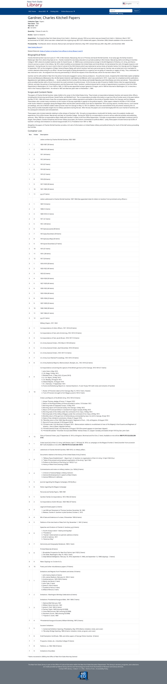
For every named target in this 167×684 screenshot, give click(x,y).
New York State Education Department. (93, 665)
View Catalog (34, 47)
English (129, 4)
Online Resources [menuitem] (66, 11)
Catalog (120, 13)
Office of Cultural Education (64, 665)
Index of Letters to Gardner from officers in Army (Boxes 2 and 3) (61, 51)
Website (113, 13)
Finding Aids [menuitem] (54, 11)
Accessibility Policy (102, 669)
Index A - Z (76, 669)
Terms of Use (90, 669)
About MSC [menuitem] (41, 11)
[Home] (35, 4)
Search (136, 11)
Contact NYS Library (65, 669)
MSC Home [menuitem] (32, 11)
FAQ (83, 669)
